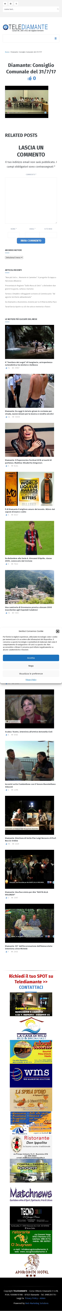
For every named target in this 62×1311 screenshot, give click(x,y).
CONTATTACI (31, 987)
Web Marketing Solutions (36, 1303)
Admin (42, 1298)
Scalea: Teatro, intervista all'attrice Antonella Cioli (28, 732)
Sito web (48, 229)
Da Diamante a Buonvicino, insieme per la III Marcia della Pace (31, 302)
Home (7, 52)
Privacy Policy (31, 680)
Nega (31, 666)
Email (32, 229)
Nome (14, 229)
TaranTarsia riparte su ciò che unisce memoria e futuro (27, 307)
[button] (57, 631)
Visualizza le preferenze (31, 673)
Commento (31, 175)
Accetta (31, 658)
